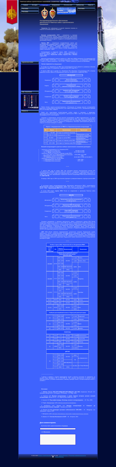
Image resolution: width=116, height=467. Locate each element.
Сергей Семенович (65, 154)
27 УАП (75, 257)
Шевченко (49, 157)
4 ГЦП (75, 338)
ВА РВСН (75, 365)
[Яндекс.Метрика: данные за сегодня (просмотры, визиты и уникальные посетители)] (58, 456)
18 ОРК (75, 287)
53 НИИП (75, 347)
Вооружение (56, 5)
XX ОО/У (50, 263)
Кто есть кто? (68, 5)
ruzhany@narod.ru (63, 455)
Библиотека (80, 5)
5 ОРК (75, 325)
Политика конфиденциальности (77, 455)
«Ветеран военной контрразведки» (67, 402)
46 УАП (75, 272)
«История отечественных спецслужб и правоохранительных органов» (70, 413)
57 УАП (75, 316)
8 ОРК (75, 306)
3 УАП (75, 344)
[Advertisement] (30, 37)
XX (50, 317)
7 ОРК (75, 260)
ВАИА (75, 355)
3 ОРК (75, 275)
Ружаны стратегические (44, 455)
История (34, 5)
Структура (45, 5)
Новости (90, 5)
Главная (25, 5)
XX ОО (50, 299)
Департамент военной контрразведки (71, 199)
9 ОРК (75, 319)
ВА (75, 359)
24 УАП (75, 322)
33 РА (75, 266)
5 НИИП (75, 341)
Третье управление (71, 79)
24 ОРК (75, 328)
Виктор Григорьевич (57, 157)
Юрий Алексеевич (52, 160)
